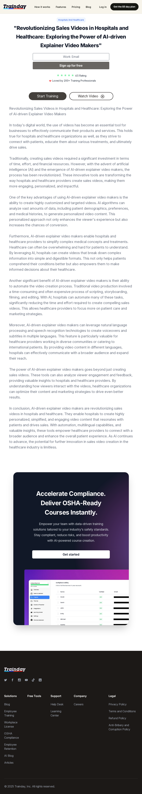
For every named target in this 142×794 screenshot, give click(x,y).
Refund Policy (117, 718)
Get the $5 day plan (124, 6)
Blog (88, 6)
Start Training (47, 96)
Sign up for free (71, 65)
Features (61, 6)
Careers (78, 704)
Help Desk (57, 704)
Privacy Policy (118, 704)
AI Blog (9, 755)
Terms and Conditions (122, 711)
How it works (42, 6)
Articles (9, 762)
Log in (103, 6)
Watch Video (88, 96)
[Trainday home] (14, 7)
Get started (71, 554)
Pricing (76, 6)
